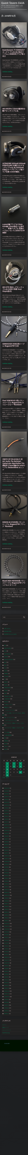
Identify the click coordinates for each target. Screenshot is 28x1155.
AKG (5, 645)
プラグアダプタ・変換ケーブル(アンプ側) (14, 727)
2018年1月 (6, 920)
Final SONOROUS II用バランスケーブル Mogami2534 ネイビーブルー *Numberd (13, 402)
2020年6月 (6, 841)
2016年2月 (6, 985)
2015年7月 (6, 1005)
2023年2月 (6, 799)
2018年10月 (6, 895)
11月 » (7, 777)
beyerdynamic (7, 654)
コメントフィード (6, 1030)
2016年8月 (6, 968)
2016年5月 (6, 977)
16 (7, 769)
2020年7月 (6, 839)
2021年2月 (6, 819)
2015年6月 (6, 1008)
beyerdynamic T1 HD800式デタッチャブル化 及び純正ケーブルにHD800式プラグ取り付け (13, 53)
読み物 (5, 743)
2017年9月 (6, 932)
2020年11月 (6, 827)
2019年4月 (6, 878)
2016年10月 (6, 963)
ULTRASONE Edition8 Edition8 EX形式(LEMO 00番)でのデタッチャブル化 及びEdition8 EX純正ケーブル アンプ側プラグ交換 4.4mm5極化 (13, 167)
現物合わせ (6, 707)
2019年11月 (6, 858)
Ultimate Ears (7, 696)
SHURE (5, 690)
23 (7, 772)
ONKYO (6, 682)
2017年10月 (6, 929)
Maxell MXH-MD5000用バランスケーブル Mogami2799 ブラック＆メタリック (14, 583)
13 (20, 766)
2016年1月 (6, 988)
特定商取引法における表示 (10, 634)
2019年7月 (6, 870)
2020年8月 (6, 836)
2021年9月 (6, 808)
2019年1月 (6, 887)
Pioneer (6, 685)
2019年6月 (6, 872)
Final (5, 662)
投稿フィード (5, 1027)
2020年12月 (6, 825)
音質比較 (6, 740)
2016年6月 (6, 974)
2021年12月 (6, 802)
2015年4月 (6, 1013)
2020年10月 (6, 830)
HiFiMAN (6, 673)
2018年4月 (6, 912)
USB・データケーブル (9, 717)
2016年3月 (6, 982)
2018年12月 (6, 889)
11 (13, 766)
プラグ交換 (6, 732)
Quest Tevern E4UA (12, 3)
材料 (5, 738)
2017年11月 (6, 926)
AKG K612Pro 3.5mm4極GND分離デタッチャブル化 (13, 110)
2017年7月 (6, 937)
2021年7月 (6, 810)
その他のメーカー (8, 704)
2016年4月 (6, 980)
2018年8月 (6, 901)
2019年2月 (6, 884)
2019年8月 (6, 867)
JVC (5, 679)
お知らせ (6, 746)
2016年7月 (6, 971)
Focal (5, 668)
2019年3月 (6, 881)
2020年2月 (6, 850)
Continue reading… (7, 71)
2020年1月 (6, 853)
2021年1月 (6, 822)
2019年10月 (6, 861)
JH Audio (6, 676)
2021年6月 (6, 813)
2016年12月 (6, 957)
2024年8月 (6, 791)
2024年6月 (6, 794)
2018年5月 (6, 909)
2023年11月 (6, 796)
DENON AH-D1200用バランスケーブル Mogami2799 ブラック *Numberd (14, 524)
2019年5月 (6, 875)
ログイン (4, 1025)
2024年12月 (6, 788)
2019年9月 (6, 864)
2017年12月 (6, 923)
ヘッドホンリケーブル (9, 710)
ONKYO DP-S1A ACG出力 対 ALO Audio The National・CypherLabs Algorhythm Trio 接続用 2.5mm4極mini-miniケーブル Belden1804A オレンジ (13, 464)
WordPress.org (6, 1032)
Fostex (5, 670)
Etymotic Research (8, 659)
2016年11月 (6, 960)
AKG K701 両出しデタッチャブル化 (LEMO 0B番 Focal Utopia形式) (13, 289)
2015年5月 (6, 1011)
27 (20, 772)
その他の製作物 (7, 735)
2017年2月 (6, 951)
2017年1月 (6, 954)
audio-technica (7, 648)
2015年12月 (6, 991)
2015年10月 (6, 996)
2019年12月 (6, 856)
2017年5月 (6, 943)
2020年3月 (6, 847)
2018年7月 (6, 903)
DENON (6, 656)
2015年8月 (6, 1002)
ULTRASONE (7, 699)
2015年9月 (6, 999)
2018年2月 (6, 918)
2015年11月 (6, 994)
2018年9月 (6, 898)
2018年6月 (6, 906)
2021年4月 (6, 816)
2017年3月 (6, 949)
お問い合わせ (7, 628)
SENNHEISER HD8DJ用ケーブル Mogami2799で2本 (13, 345)
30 (7, 775)
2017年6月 (6, 940)
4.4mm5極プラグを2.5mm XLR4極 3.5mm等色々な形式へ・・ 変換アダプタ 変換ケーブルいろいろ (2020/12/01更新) (13, 228)
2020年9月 (6, 833)
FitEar (5, 665)
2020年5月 (6, 844)
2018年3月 (6, 915)
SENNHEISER (7, 687)
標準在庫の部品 (7, 631)
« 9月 (3, 777)
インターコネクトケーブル (10, 720)
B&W (5, 651)
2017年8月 (6, 934)
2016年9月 (6, 965)
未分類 (5, 749)
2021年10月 (6, 805)
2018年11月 (6, 892)
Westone (6, 701)
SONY (5, 693)
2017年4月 (6, 946)
